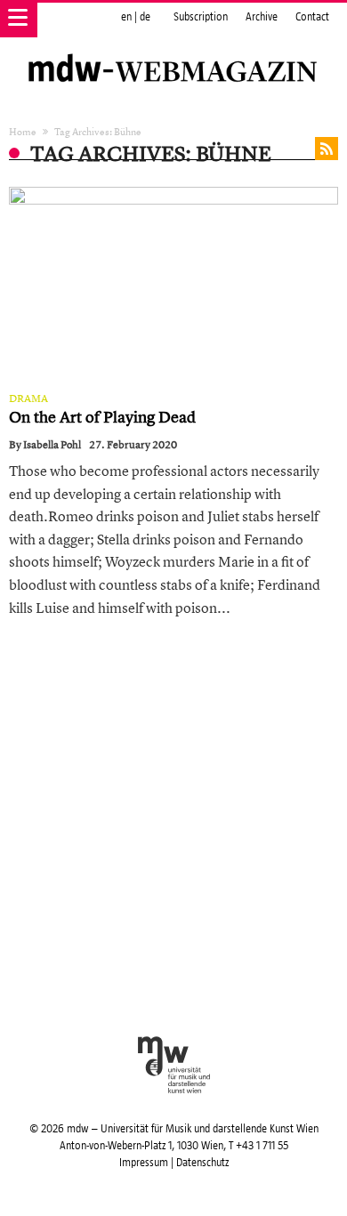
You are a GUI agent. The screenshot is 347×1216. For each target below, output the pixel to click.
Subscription (201, 17)
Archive (262, 17)
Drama (28, 398)
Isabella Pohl (52, 445)
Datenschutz (202, 1162)
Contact (312, 17)
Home (22, 131)
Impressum (143, 1162)
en (126, 17)
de (145, 17)
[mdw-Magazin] (173, 49)
